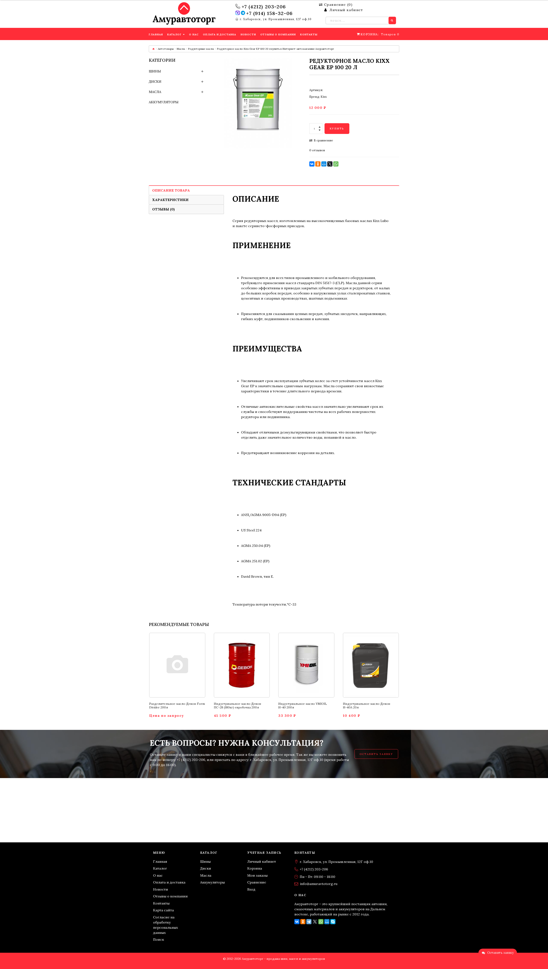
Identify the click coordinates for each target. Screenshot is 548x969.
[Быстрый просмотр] (182, 673)
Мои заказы (257, 875)
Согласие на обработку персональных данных (165, 925)
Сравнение (256, 882)
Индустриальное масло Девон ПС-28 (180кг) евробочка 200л (237, 705)
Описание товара (171, 190)
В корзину (177, 656)
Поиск (158, 939)
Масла (181, 48)
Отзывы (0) (163, 209)
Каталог (160, 868)
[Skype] (332, 921)
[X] (329, 163)
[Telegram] (308, 921)
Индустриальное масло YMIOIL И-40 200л (302, 705)
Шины (155, 71)
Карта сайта (163, 910)
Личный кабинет (261, 861)
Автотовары (166, 48)
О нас (158, 875)
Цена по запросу (166, 716)
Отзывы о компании (170, 896)
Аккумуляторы (164, 102)
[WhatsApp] (335, 163)
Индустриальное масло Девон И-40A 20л (366, 705)
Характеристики (170, 200)
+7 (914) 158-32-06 (269, 13)
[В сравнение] (172, 673)
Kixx (324, 97)
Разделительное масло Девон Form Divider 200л (177, 705)
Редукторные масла (201, 48)
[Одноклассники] (317, 163)
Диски (155, 81)
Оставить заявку (376, 754)
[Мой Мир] (323, 163)
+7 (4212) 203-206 (264, 6)
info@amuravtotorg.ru (318, 884)
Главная (160, 861)
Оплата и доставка (169, 882)
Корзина (254, 868)
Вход (251, 889)
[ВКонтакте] (311, 163)
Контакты (161, 903)
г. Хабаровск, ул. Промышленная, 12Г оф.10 (276, 19)
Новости (160, 889)
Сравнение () (338, 4)
